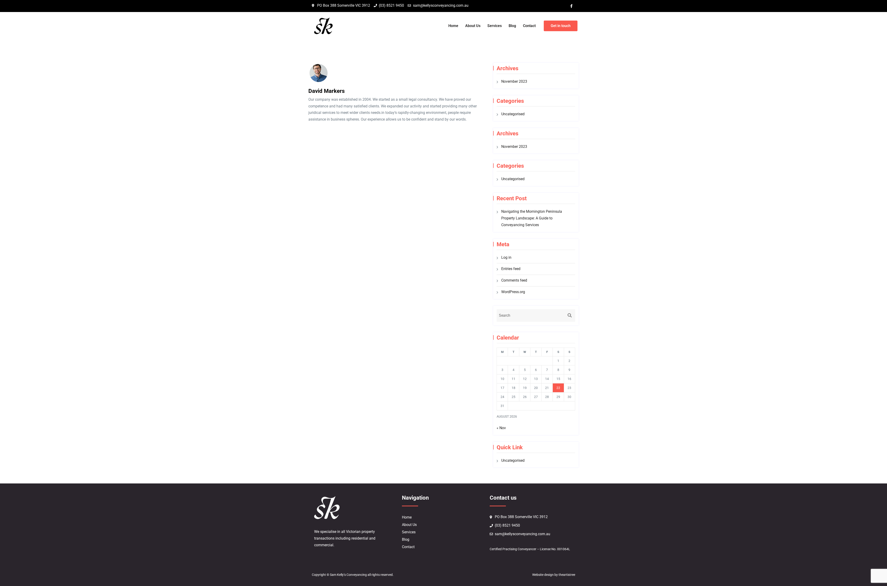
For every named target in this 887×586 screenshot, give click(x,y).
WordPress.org (513, 292)
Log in (506, 257)
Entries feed (510, 269)
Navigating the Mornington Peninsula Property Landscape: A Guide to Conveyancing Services (531, 218)
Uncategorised (513, 114)
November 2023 (514, 81)
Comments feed (514, 280)
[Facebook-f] (571, 6)
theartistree (567, 575)
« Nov (501, 428)
